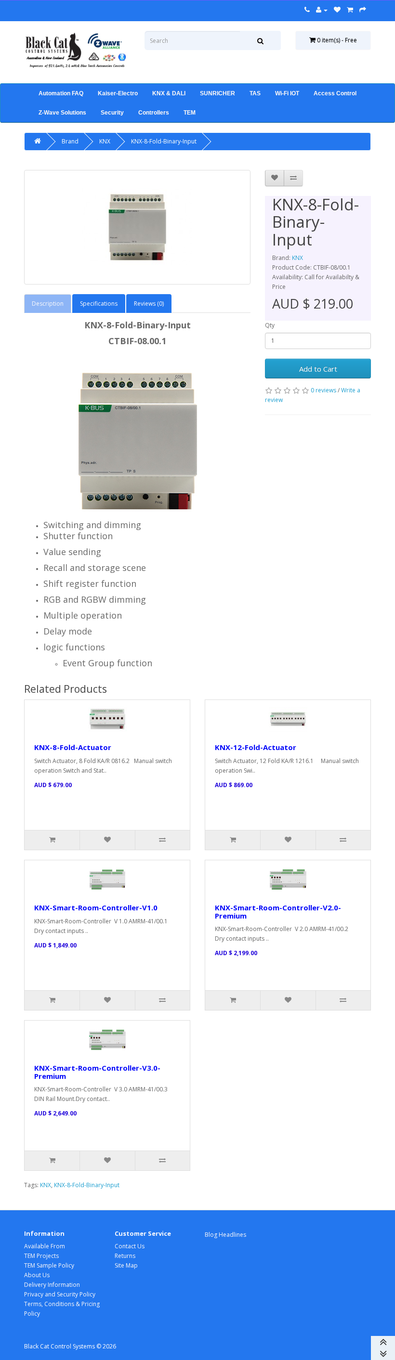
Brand (70, 141)
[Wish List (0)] (337, 10)
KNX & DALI (168, 93)
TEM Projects (41, 1256)
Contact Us (130, 1246)
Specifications (99, 303)
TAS (255, 93)
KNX (104, 141)
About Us (37, 1275)
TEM (190, 112)
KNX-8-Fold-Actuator (72, 747)
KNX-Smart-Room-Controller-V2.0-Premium (278, 911)
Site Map (126, 1265)
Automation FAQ (61, 93)
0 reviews (323, 390)
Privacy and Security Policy (59, 1294)
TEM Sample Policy (49, 1265)
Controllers (153, 112)
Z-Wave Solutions (62, 112)
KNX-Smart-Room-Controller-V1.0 (96, 907)
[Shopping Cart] (350, 10)
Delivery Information (52, 1285)
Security (112, 112)
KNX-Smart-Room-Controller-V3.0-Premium (97, 1072)
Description (48, 303)
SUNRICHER (217, 93)
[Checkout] (362, 10)
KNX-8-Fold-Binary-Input (164, 141)
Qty (270, 325)
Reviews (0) (149, 303)
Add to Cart (318, 369)
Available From (44, 1246)
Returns (125, 1256)
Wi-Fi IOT (287, 93)
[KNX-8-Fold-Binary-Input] (137, 227)
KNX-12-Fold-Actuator (255, 747)
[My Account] (322, 10)
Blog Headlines (225, 1234)
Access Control (335, 93)
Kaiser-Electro (118, 93)
